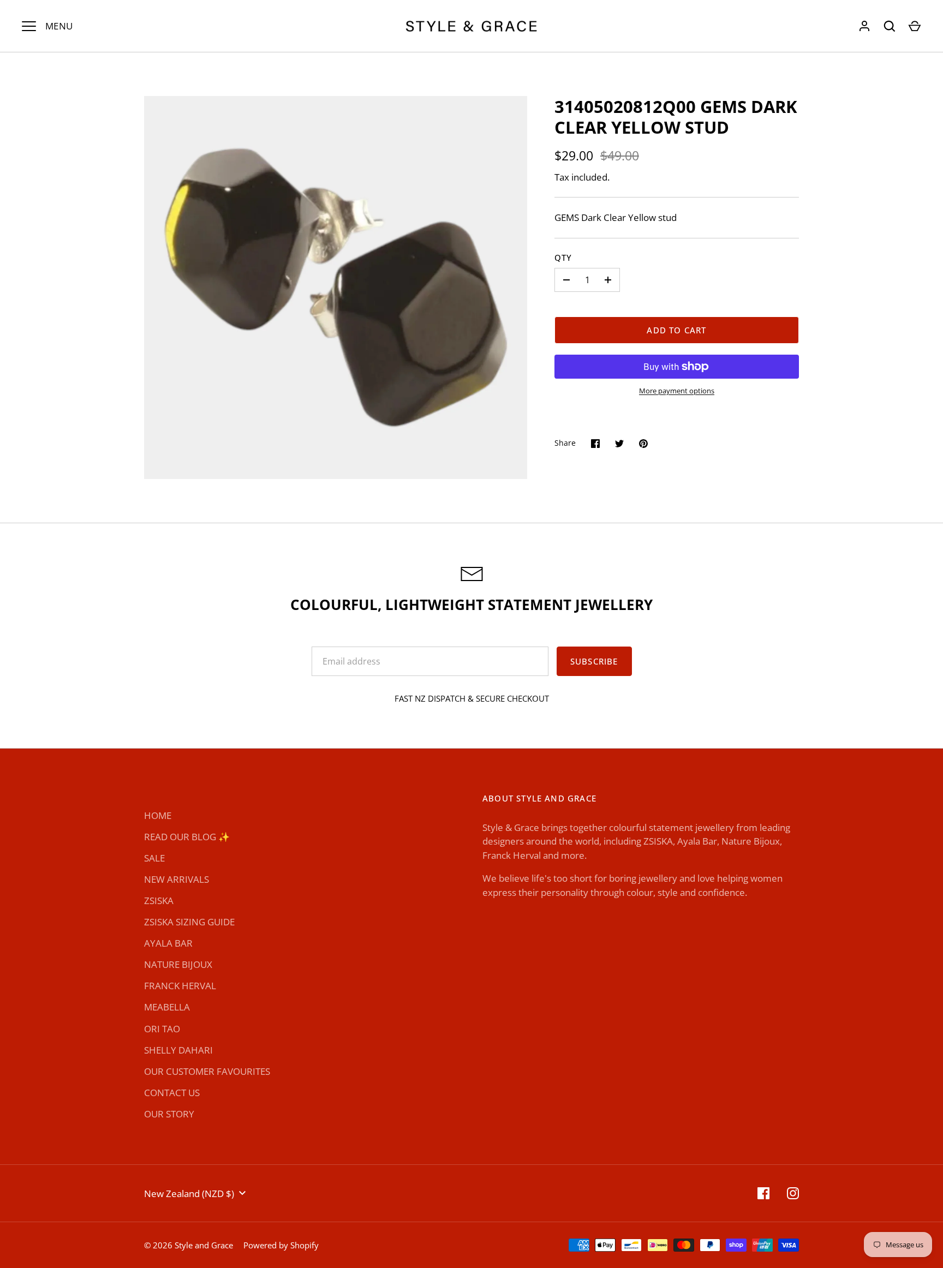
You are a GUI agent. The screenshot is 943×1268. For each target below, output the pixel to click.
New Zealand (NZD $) (189, 1193)
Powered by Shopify (281, 1245)
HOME (157, 815)
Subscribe (594, 661)
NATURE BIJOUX (178, 964)
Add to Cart (676, 330)
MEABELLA (167, 1007)
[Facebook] (763, 1193)
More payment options (676, 391)
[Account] (864, 26)
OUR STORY (169, 1114)
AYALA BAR (168, 943)
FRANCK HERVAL (180, 985)
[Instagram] (793, 1193)
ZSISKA (159, 900)
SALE (154, 858)
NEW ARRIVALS (176, 879)
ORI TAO (162, 1028)
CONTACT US (172, 1092)
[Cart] (915, 26)
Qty (563, 257)
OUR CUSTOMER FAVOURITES (207, 1071)
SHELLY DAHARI (178, 1050)
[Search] (890, 26)
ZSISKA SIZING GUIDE (189, 922)
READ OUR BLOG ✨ (187, 836)
